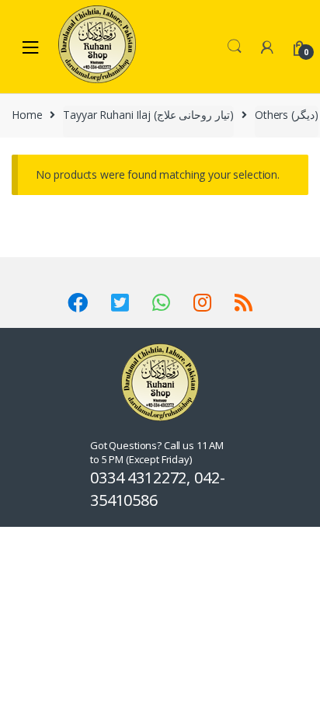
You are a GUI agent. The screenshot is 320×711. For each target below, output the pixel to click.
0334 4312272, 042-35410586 (157, 489)
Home (27, 114)
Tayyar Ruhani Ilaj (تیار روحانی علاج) (148, 114)
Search (234, 46)
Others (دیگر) (286, 114)
